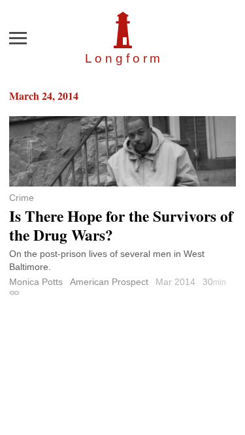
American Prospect (109, 282)
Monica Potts (36, 282)
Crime (21, 197)
